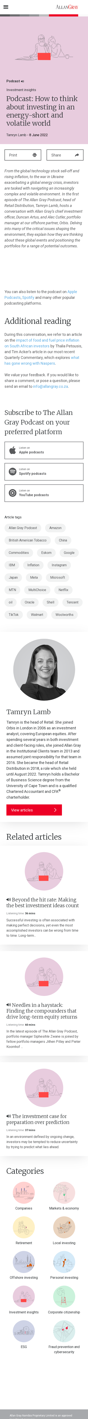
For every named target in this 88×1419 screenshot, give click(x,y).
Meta (34, 577)
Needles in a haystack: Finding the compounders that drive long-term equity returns (41, 1011)
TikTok (14, 615)
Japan (13, 577)
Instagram (59, 565)
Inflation (33, 565)
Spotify (28, 297)
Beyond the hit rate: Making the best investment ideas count (42, 903)
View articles (22, 810)
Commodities (19, 553)
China (63, 540)
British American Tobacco (28, 540)
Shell (50, 602)
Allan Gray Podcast (23, 528)
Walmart (37, 615)
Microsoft (57, 577)
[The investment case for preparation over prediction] (44, 1088)
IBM (12, 565)
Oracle (29, 602)
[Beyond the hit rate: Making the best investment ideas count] (44, 871)
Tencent (72, 602)
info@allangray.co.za (50, 386)
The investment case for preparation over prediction (37, 1119)
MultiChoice (37, 590)
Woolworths (64, 615)
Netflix (63, 590)
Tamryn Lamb (16, 135)
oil (10, 602)
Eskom (46, 553)
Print (13, 155)
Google (69, 553)
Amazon (55, 528)
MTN (12, 590)
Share (56, 155)
